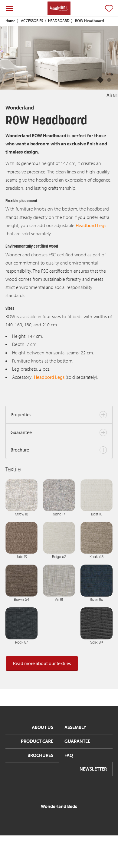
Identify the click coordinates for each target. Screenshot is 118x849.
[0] (100, 80)
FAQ (68, 755)
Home (10, 20)
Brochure (20, 450)
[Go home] (59, 8)
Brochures (40, 755)
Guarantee (21, 432)
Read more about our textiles (42, 663)
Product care (37, 741)
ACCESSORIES (32, 20)
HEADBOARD (59, 20)
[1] (109, 80)
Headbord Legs (91, 225)
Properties (21, 414)
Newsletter (93, 769)
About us (42, 727)
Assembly (75, 727)
